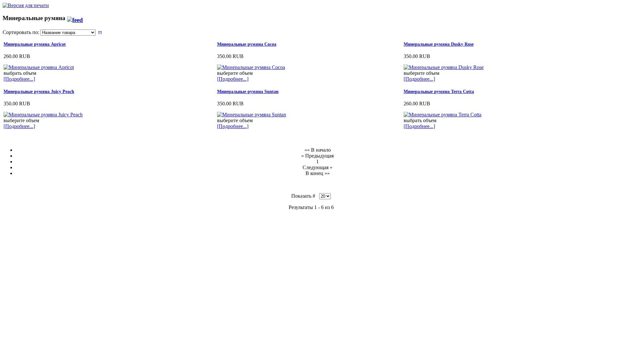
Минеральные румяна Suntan (248, 91)
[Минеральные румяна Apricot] (39, 67)
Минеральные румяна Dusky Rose (439, 44)
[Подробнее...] (19, 79)
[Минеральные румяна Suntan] (251, 114)
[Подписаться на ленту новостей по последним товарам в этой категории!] (75, 18)
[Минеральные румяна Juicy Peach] (43, 114)
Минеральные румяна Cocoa (246, 44)
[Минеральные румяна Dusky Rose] (444, 67)
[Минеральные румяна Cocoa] (251, 67)
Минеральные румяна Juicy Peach (39, 91)
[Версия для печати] (26, 3)
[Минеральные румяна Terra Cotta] (442, 114)
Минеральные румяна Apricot (35, 44)
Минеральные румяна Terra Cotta (439, 91)
